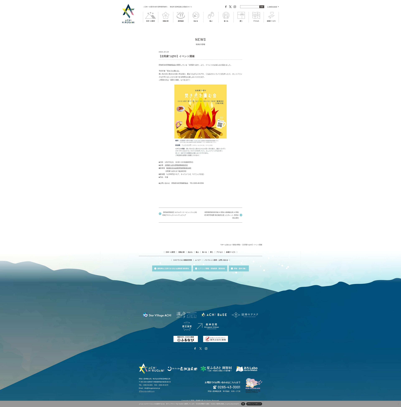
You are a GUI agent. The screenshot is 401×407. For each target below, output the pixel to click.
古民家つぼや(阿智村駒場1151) (176, 165)
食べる (226, 21)
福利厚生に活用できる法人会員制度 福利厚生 (173, 268)
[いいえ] (398, 404)
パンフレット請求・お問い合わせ (216, 260)
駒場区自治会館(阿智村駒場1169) (178, 168)
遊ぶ (210, 21)
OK (243, 404)
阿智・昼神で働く (240, 268)
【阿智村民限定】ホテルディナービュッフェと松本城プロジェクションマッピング (179, 213)
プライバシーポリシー (147, 391)
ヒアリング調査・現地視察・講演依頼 (211, 268)
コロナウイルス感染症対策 (182, 260)
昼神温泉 (181, 21)
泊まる (196, 21)
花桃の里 (166, 21)
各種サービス (271, 21)
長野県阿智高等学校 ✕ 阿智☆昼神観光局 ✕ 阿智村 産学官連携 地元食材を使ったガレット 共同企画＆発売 (221, 215)
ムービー (198, 260)
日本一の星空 (150, 21)
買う (241, 21)
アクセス (256, 21)
